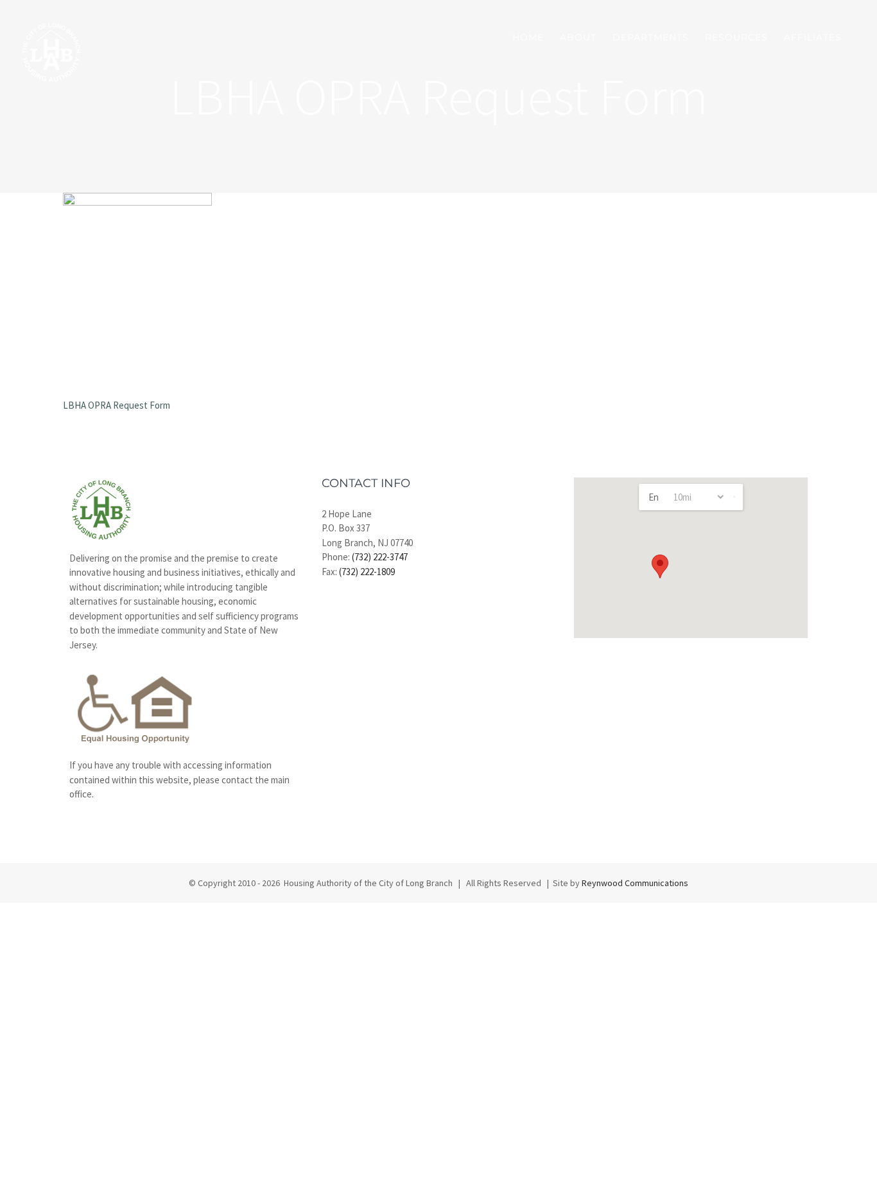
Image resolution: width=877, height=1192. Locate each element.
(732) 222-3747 (380, 557)
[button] (660, 566)
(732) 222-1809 (367, 571)
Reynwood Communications (635, 883)
